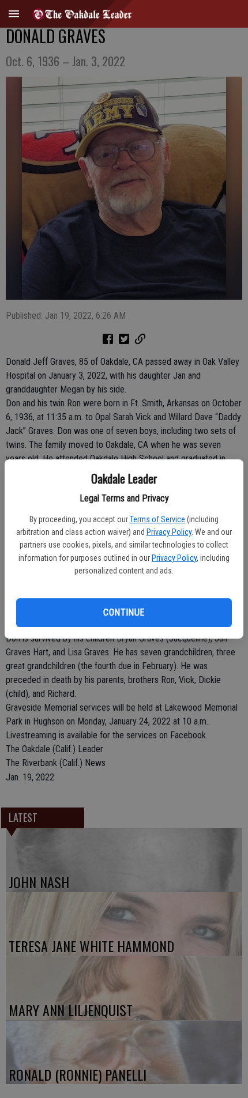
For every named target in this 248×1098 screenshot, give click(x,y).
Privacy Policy (168, 532)
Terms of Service (157, 519)
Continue (123, 612)
